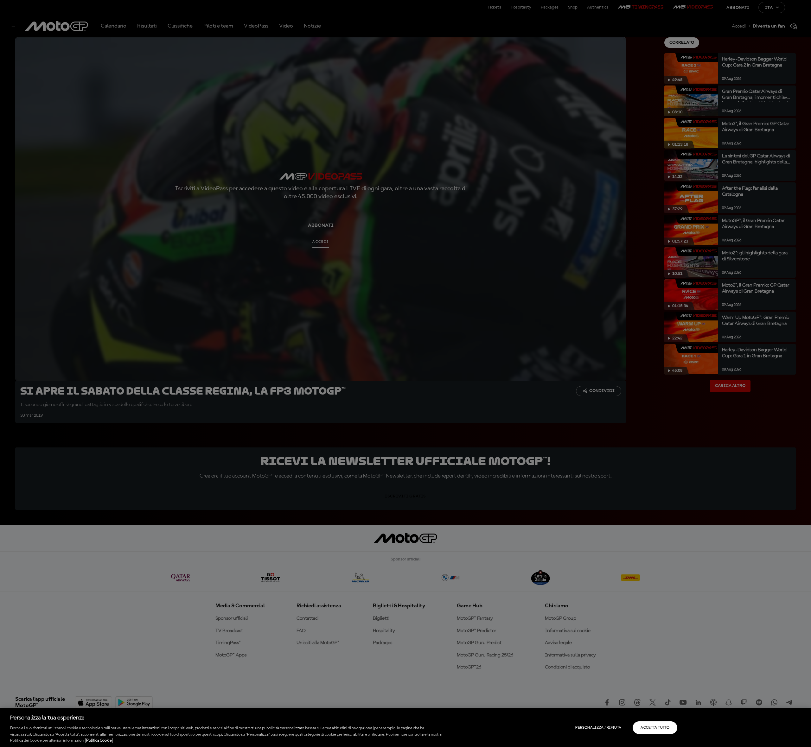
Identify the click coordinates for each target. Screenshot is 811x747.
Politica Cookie (99, 740)
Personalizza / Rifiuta (598, 728)
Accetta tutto (655, 728)
